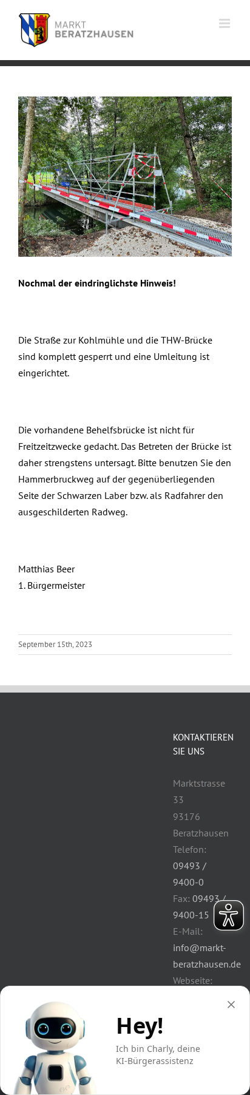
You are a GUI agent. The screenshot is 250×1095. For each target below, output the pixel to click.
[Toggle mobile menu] (225, 23)
